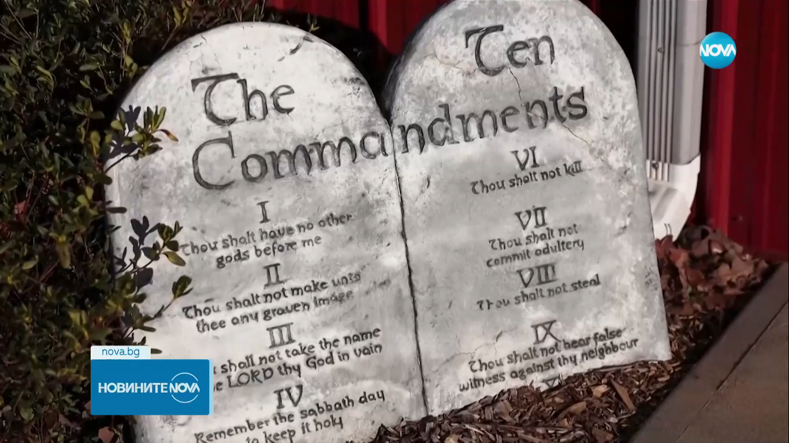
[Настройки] (766, 20)
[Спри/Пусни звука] (43, 428)
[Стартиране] (19, 428)
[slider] (143, 412)
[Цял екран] (743, 428)
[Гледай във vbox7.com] (768, 428)
